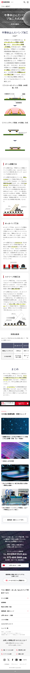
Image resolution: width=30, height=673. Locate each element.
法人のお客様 (8, 631)
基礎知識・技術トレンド (7, 611)
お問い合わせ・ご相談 (7, 615)
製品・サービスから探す (8, 650)
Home (2, 631)
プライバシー (14, 664)
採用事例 (3, 602)
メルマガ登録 (4, 619)
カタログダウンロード (7, 624)
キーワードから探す (7, 654)
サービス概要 (4, 598)
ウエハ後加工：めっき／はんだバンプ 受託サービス (11, 633)
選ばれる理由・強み (6, 607)
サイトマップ (23, 664)
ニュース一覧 (4, 628)
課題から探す (21, 654)
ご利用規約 (6, 664)
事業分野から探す (22, 650)
